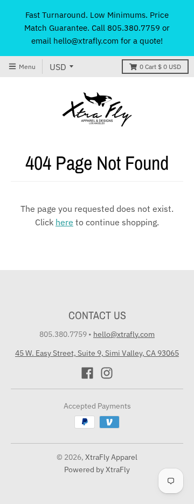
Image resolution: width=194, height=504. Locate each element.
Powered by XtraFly (97, 469)
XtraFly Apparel (111, 457)
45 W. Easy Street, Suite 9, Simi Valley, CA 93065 (97, 353)
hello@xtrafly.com (124, 334)
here (64, 222)
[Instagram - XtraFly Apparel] (106, 373)
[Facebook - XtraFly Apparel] (87, 373)
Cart (160, 67)
